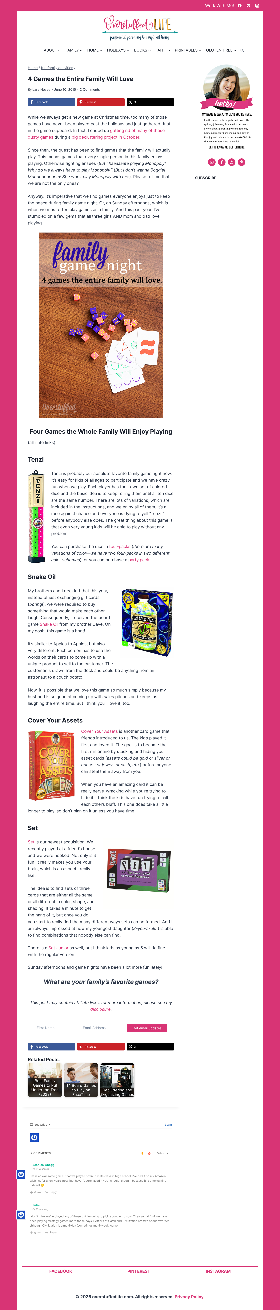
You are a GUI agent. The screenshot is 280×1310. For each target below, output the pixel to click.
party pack (138, 559)
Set (31, 841)
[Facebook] (239, 6)
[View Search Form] (242, 50)
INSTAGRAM (218, 1271)
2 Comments (90, 89)
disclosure (100, 1009)
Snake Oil (49, 624)
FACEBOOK (60, 1271)
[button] (157, 238)
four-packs (119, 546)
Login (168, 1124)
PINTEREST (138, 1271)
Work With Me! (219, 5)
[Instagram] (257, 6)
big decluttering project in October (105, 137)
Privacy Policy (189, 1296)
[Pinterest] (248, 6)
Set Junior (58, 947)
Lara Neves (41, 89)
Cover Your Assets (99, 731)
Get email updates (147, 1028)
